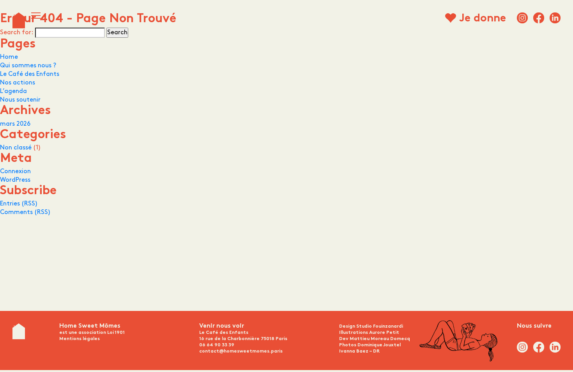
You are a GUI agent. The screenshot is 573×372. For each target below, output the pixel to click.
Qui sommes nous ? (28, 65)
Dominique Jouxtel (379, 345)
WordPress (15, 180)
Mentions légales (79, 339)
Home (9, 57)
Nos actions (17, 83)
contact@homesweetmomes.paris (241, 351)
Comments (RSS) (25, 212)
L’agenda (13, 91)
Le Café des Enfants (29, 74)
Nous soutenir (20, 100)
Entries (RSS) (19, 204)
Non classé (16, 148)
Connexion (15, 171)
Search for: (17, 32)
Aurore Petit (384, 332)
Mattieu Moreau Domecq (380, 339)
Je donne (482, 19)
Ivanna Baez (353, 351)
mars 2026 (15, 124)
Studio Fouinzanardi (379, 326)
